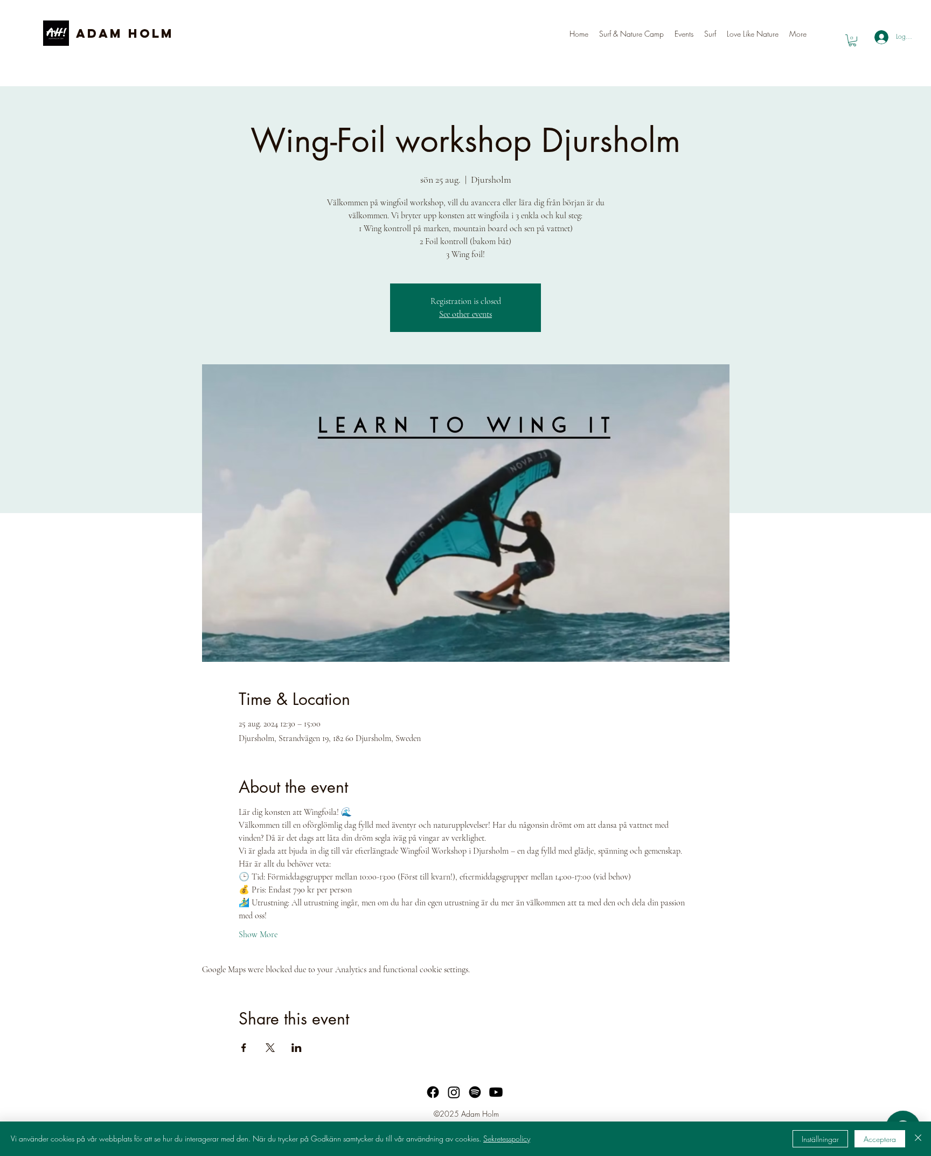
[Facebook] (433, 1092)
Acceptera (880, 1139)
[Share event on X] (270, 1047)
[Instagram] (454, 1092)
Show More (258, 934)
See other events (465, 314)
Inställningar (820, 1139)
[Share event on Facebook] (244, 1047)
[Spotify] (475, 1092)
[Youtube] (496, 1092)
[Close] (918, 1138)
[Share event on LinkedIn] (296, 1047)
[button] (710, 33)
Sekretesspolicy (506, 1138)
